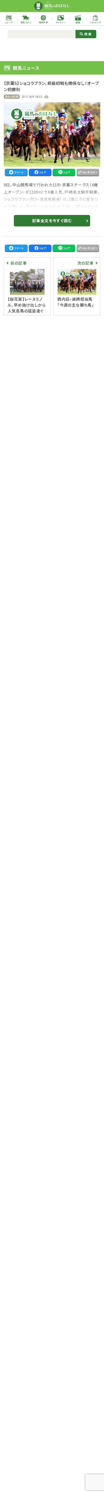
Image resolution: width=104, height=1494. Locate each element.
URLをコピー (90, 172)
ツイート (18, 172)
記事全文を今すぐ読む (52, 220)
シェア (42, 172)
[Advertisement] (52, 49)
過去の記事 (12, 97)
